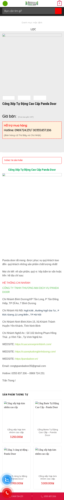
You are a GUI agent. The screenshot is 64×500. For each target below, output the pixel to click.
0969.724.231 (17, 496)
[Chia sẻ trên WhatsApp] (5, 141)
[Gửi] (58, 11)
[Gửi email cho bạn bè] (22, 141)
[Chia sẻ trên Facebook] (10, 141)
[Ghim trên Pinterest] (27, 141)
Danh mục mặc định (32, 22)
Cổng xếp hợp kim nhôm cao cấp (16, 431)
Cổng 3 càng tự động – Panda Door (16, 477)
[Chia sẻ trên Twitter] (16, 141)
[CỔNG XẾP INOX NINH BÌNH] (32, 3)
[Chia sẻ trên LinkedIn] (33, 141)
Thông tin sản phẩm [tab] (13, 160)
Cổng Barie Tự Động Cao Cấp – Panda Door (47, 432)
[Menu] (5, 3)
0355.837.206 (50, 496)
